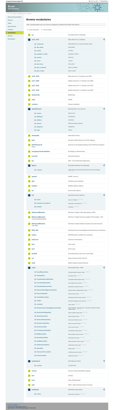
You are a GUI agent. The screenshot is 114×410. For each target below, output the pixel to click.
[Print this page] (95, 1)
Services (10, 36)
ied (33, 195)
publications (36, 361)
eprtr (33, 140)
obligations (40, 126)
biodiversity (36, 95)
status (38, 130)
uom (33, 380)
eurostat (34, 156)
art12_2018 (35, 76)
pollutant (39, 206)
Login (91, 1)
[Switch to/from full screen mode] (97, 1)
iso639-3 (39, 300)
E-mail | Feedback (13, 404)
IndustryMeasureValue (43, 297)
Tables (9, 23)
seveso (34, 371)
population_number (42, 54)
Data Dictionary (21, 13)
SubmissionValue (41, 355)
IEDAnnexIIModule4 (38, 223)
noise (33, 267)
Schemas (10, 29)
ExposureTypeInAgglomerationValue (47, 290)
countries (39, 170)
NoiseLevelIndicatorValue (44, 319)
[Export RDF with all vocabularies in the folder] (104, 40)
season (39, 60)
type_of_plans (40, 71)
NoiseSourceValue (42, 326)
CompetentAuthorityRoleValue (45, 279)
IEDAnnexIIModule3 (38, 217)
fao (33, 161)
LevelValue (40, 304)
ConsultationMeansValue (43, 282)
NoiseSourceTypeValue (43, 323)
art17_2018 (35, 90)
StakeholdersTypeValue (43, 344)
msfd (33, 263)
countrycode (40, 44)
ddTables (39, 120)
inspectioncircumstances (43, 203)
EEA (15, 1)
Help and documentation (15, 17)
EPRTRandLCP (37, 145)
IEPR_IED (35, 230)
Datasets (10, 20)
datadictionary (36, 109)
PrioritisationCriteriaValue (44, 330)
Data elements (12, 26)
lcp (33, 258)
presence (39, 57)
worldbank (35, 389)
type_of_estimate (41, 67)
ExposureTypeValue (42, 293)
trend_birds (40, 64)
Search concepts (47, 29)
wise (33, 385)
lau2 (33, 249)
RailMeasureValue (41, 334)
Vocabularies (12, 32)
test (33, 375)
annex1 (39, 199)
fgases (34, 165)
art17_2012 (35, 85)
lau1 (33, 244)
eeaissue (39, 123)
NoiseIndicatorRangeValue (44, 312)
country (39, 394)
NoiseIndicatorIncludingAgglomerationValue (49, 308)
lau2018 (34, 253)
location (39, 50)
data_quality (40, 47)
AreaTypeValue (41, 275)
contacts (39, 113)
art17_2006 (35, 81)
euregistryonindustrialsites (41, 151)
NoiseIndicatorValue (42, 316)
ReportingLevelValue (42, 337)
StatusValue (40, 348)
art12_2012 (35, 39)
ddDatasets (40, 116)
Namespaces (11, 39)
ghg (33, 181)
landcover (35, 239)
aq (32, 35)
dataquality (35, 135)
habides (34, 186)
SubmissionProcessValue (44, 352)
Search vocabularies (34, 29)
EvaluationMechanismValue (44, 286)
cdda (33, 99)
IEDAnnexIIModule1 (38, 212)
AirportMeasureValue (42, 272)
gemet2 (34, 176)
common (35, 104)
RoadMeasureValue (42, 341)
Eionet (14, 13)
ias (33, 190)
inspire (34, 235)
